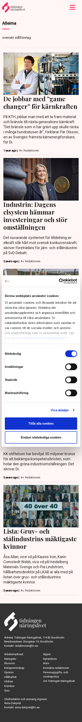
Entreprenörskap (14, 667)
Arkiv (46, 663)
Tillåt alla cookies (41, 423)
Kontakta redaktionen (56, 667)
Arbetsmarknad (13, 654)
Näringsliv (10, 658)
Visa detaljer (60, 410)
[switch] (71, 366)
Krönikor (9, 686)
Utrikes (8, 681)
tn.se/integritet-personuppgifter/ (41, 338)
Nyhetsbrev (50, 658)
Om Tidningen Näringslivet (59, 681)
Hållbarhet (10, 677)
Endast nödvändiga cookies (41, 437)
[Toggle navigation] (72, 7)
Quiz (7, 690)
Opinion (9, 672)
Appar (47, 654)
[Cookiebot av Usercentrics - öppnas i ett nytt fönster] (59, 281)
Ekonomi (9, 663)
